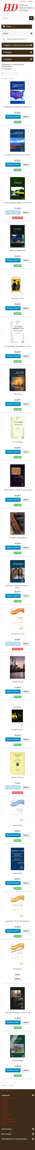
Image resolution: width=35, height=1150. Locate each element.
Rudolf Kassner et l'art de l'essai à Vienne (18, 490)
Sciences (3, 1112)
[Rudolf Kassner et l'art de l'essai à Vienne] (17, 475)
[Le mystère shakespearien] (17, 523)
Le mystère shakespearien (17, 538)
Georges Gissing (17, 682)
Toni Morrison (17, 969)
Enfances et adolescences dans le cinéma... (17, 587)
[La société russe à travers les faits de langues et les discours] (17, 140)
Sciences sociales (6, 1114)
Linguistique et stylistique (8, 1098)
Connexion (30, 1)
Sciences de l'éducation (8, 1119)
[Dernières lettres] (17, 715)
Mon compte (6, 1134)
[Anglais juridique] (17, 1046)
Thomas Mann (17, 825)
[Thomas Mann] (17, 811)
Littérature (4, 1100)
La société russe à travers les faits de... (17, 155)
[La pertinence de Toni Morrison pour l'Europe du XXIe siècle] (17, 907)
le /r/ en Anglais (17, 442)
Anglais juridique (17, 1060)
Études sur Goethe (17, 777)
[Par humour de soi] (17, 284)
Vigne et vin (4, 1123)
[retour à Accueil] (3, 39)
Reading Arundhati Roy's (17, 250)
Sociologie (4, 1116)
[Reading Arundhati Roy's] (17, 236)
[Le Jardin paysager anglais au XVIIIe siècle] (17, 188)
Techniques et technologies (9, 1121)
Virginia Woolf (17, 873)
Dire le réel (17, 394)
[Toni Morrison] (17, 954)
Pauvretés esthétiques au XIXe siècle (17, 1012)
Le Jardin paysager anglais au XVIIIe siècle (17, 203)
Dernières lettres (17, 729)
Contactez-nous (22, 1)
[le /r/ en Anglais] (17, 427)
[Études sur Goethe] (17, 763)
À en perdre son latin (17, 634)
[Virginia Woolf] (17, 859)
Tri (2, 73)
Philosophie (4, 1109)
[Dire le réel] (17, 380)
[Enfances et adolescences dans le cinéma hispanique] (17, 571)
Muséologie (4, 1102)
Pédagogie (4, 1107)
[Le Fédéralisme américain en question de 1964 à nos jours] (17, 92)
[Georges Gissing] (17, 667)
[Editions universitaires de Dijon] (19, 8)
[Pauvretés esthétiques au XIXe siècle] (17, 998)
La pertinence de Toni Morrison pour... (17, 921)
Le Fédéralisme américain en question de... (17, 107)
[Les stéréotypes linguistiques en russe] (17, 332)
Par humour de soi (17, 298)
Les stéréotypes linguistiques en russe (17, 346)
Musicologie (4, 1105)
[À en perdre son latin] (17, 619)
